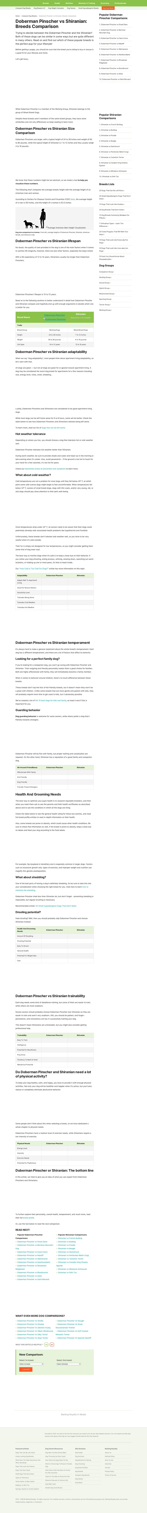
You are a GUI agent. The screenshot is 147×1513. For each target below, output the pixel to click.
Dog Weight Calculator (56, 8)
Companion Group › (106, 272)
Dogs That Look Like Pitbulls (24, 1466)
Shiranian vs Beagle (66, 1248)
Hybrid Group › (104, 288)
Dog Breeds (79, 1471)
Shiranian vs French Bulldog (70, 1238)
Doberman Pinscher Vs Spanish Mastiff (74, 1338)
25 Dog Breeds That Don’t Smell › (112, 210)
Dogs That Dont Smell (22, 1470)
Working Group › (105, 310)
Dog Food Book (108, 8)
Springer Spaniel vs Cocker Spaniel (27, 1489)
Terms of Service (110, 1475)
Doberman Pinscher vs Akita (29, 1276)
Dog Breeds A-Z (39, 8)
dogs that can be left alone (53, 428)
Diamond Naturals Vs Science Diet (56, 1480)
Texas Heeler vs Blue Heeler (25, 1481)
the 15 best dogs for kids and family (50, 700)
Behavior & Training (87, 3)
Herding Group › (105, 277)
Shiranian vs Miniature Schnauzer (72, 1269)
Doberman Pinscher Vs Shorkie (30, 1324)
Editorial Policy (110, 1456)
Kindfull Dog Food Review (53, 1488)
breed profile (28, 1218)
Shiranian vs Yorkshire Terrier (70, 1259)
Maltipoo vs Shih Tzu (22, 1485)
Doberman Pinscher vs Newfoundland (33, 1262)
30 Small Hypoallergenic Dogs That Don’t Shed (56, 906)
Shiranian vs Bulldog (67, 1242)
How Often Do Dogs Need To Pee (56, 1460)
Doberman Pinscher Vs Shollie (30, 1321)
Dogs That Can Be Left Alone (25, 1452)
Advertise (108, 1464)
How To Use (109, 1460)
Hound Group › (104, 283)
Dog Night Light (50, 1484)
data (73, 199)
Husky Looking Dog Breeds (24, 1456)
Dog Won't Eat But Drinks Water (55, 1452)
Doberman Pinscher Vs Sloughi (70, 1321)
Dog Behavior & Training (83, 1460)
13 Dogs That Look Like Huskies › (112, 204)
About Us (108, 1452)
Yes (46, 1345)
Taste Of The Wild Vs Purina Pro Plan (57, 1476)
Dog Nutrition (79, 1456)
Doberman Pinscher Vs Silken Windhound (35, 1331)
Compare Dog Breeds (23, 8)
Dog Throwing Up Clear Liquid (55, 1456)
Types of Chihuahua (22, 1478)
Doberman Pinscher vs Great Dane (32, 1242)
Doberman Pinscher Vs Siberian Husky (34, 1328)
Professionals (120, 3)
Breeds (46, 3)
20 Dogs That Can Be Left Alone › (112, 190)
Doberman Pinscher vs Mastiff (30, 1255)
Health (57, 3)
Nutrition (69, 3)
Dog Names (71, 8)
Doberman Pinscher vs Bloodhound (32, 1272)
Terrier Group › (105, 305)
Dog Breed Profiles (81, 1467)
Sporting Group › (105, 299)
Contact (107, 1467)
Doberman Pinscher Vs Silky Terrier (32, 1334)
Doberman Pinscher (54, 315)
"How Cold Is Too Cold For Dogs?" (34, 569)
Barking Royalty (26, 3)
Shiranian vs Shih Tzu (67, 1272)
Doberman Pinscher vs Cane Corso (32, 1252)
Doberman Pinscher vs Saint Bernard (33, 1279)
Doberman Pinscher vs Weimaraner (32, 1259)
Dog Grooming (80, 1464)
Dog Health (79, 1452)
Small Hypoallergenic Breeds (88, 8)
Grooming (105, 3)
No (52, 1345)
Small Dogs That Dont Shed (24, 1474)
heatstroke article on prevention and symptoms (45, 469)
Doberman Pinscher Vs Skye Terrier (32, 1338)
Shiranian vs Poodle (66, 1245)
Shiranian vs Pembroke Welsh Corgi (73, 1255)
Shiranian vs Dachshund (68, 1252)
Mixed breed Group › (107, 294)
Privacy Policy (109, 1471)
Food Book (78, 1482)
